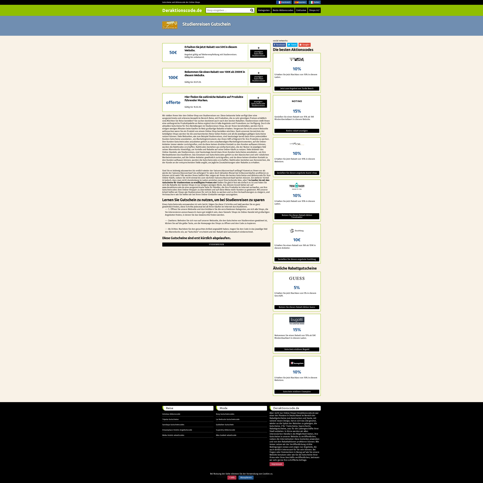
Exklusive (301, 10)
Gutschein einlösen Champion (297, 391)
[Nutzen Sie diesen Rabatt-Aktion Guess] (296, 278)
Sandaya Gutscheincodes (173, 425)
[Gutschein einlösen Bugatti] (296, 320)
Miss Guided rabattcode (226, 435)
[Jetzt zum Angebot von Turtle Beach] (296, 59)
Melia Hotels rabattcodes (173, 435)
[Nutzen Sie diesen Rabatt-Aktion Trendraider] (296, 186)
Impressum (276, 464)
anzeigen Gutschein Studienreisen (258, 53)
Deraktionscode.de (182, 10)
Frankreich (285, 2)
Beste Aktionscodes (283, 10)
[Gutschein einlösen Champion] (296, 363)
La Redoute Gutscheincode (227, 419)
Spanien (302, 2)
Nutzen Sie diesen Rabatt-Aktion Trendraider (297, 216)
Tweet (293, 45)
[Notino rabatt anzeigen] (296, 102)
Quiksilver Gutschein (225, 425)
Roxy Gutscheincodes (225, 414)
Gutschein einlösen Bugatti (296, 349)
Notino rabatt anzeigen (297, 131)
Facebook (280, 45)
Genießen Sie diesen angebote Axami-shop (297, 173)
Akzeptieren (246, 477)
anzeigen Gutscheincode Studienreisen (258, 103)
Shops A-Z (314, 10)
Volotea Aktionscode (171, 414)
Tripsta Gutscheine (170, 419)
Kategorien (264, 10)
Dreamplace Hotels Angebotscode (177, 430)
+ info (231, 477)
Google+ (305, 45)
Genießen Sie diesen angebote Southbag (297, 259)
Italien (316, 2)
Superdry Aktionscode (225, 430)
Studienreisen (216, 244)
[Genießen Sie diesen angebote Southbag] (296, 230)
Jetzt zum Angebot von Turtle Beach (296, 88)
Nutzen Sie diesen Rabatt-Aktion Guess (297, 307)
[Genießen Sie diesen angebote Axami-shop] (296, 144)
